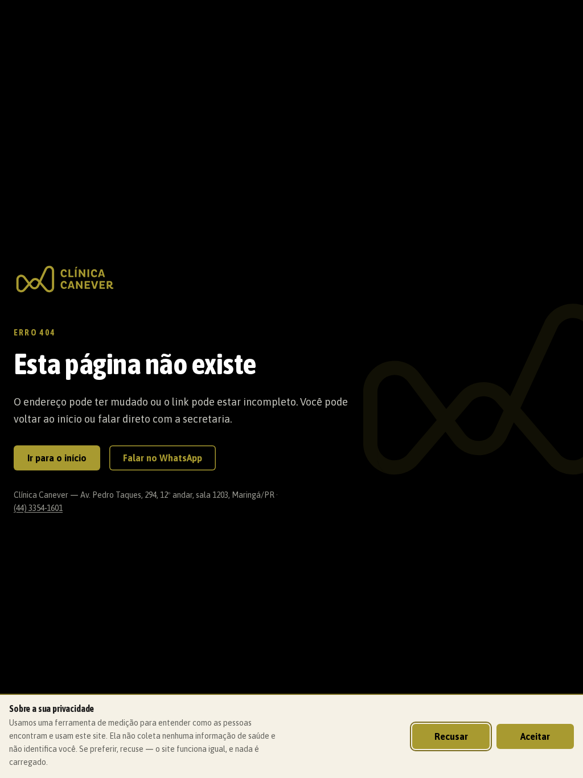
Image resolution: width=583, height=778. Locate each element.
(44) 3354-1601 (38, 508)
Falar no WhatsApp (162, 458)
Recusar (451, 736)
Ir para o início (57, 458)
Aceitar (535, 736)
